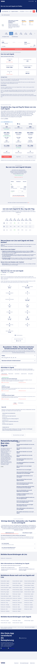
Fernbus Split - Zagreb (17, 620)
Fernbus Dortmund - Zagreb (18, 591)
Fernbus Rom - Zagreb (17, 583)
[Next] (35, 33)
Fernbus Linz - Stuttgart (28, 598)
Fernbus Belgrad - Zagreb (29, 589)
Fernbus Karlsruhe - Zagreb (18, 622)
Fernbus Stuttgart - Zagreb (17, 585)
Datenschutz (32, 663)
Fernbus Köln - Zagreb (5, 585)
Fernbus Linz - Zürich (28, 609)
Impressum (16, 663)
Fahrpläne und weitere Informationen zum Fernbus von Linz (9, 570)
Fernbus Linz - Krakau (28, 602)
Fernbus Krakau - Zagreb (28, 594)
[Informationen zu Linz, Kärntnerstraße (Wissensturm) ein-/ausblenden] (34, 548)
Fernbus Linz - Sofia (16, 600)
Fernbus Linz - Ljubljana (28, 606)
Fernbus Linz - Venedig (5, 604)
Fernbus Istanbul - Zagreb (17, 587)
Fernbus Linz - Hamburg (17, 598)
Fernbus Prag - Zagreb (5, 591)
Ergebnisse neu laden (17, 177)
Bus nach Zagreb (21, 627)
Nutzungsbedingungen (24, 663)
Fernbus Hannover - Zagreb (29, 591)
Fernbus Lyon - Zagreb (17, 594)
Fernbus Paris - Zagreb (5, 583)
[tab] (5, 36)
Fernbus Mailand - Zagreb (29, 585)
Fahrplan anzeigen (10, 74)
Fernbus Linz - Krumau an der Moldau (8, 558)
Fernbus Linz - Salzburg (5, 611)
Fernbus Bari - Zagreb (5, 594)
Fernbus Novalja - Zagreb (28, 620)
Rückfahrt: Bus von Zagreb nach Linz (7, 567)
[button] (22, 11)
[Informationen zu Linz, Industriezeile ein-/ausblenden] (34, 544)
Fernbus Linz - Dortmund (17, 602)
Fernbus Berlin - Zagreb (5, 581)
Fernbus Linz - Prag (4, 602)
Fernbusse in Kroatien (12, 627)
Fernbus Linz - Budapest (17, 609)
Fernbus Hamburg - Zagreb (29, 583)
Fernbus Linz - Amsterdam (5, 606)
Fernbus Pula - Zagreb (5, 620)
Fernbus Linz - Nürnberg (28, 600)
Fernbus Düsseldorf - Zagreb (6, 587)
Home (2, 627)
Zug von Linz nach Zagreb (23, 567)
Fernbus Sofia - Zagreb (5, 589)
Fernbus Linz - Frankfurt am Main (7, 598)
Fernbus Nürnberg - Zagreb (18, 589)
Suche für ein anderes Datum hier (18, 196)
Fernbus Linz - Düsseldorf (5, 600)
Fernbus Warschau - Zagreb (29, 587)
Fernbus (5, 627)
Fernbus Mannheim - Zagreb (6, 596)
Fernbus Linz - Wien (16, 604)
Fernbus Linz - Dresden (28, 604)
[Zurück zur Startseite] (3, 1)
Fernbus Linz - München (28, 596)
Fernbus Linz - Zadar (16, 606)
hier (28, 202)
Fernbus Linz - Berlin (16, 596)
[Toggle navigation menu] (35, 1)
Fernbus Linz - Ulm (4, 609)
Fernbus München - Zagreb (17, 581)
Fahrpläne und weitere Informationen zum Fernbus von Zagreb (26, 570)
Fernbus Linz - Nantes (16, 611)
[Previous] (4, 219)
